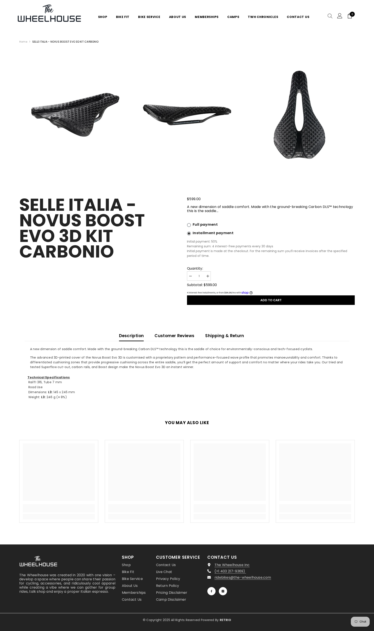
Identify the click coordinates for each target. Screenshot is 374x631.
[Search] (330, 15)
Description (131, 336)
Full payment (205, 224)
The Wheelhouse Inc (232, 565)
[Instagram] (223, 591)
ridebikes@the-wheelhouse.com (242, 577)
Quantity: (195, 268)
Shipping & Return (224, 336)
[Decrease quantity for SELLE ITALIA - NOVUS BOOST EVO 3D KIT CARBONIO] (190, 276)
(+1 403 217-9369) (230, 571)
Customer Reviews (174, 336)
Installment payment (213, 233)
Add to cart (271, 300)
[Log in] (340, 15)
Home (23, 41)
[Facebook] (211, 591)
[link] (59, 508)
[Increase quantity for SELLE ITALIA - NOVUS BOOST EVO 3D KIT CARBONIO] (207, 276)
